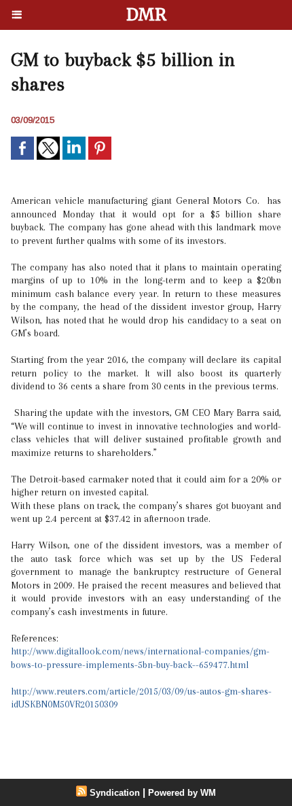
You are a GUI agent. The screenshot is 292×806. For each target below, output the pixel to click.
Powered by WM (182, 793)
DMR (146, 14)
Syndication (115, 793)
